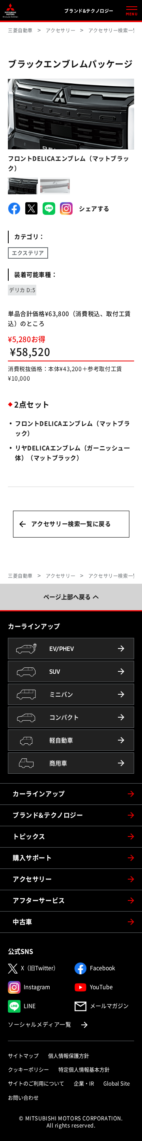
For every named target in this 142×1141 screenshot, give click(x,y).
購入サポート (32, 858)
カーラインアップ (39, 794)
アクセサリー (32, 879)
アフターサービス (39, 900)
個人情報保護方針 (68, 1055)
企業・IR (84, 1083)
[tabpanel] (71, 114)
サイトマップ (23, 1055)
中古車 (22, 922)
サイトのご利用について (36, 1083)
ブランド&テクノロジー (48, 815)
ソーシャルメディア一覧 (48, 1024)
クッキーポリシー (28, 1069)
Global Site (116, 1083)
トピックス (29, 836)
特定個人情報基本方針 (84, 1069)
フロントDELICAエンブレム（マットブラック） (68, 163)
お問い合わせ (23, 1097)
